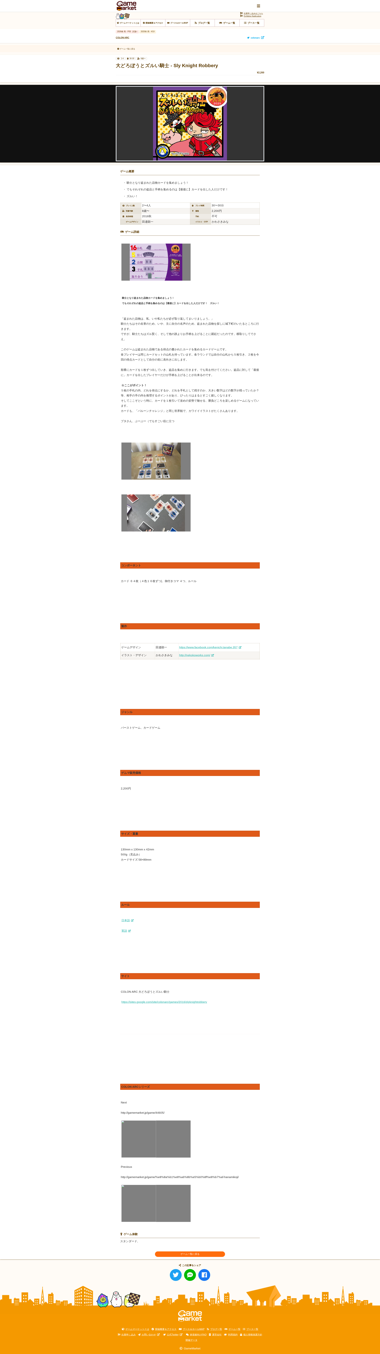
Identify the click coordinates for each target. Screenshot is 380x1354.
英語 (124, 930)
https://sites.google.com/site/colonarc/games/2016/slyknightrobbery (164, 1002)
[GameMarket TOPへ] (190, 1316)
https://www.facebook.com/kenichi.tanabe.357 (208, 647)
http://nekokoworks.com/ (194, 655)
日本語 (125, 920)
